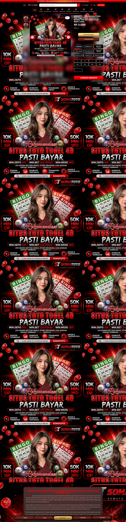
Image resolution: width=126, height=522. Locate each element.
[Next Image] (68, 37)
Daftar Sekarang (89, 34)
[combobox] (58, 5)
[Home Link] (32, 5)
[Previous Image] (32, 37)
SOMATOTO (29, 495)
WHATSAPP (83, 517)
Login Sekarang (88, 39)
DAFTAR (64, 517)
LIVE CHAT (102, 517)
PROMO (25, 517)
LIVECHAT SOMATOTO (88, 78)
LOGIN (44, 517)
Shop (24, 5)
